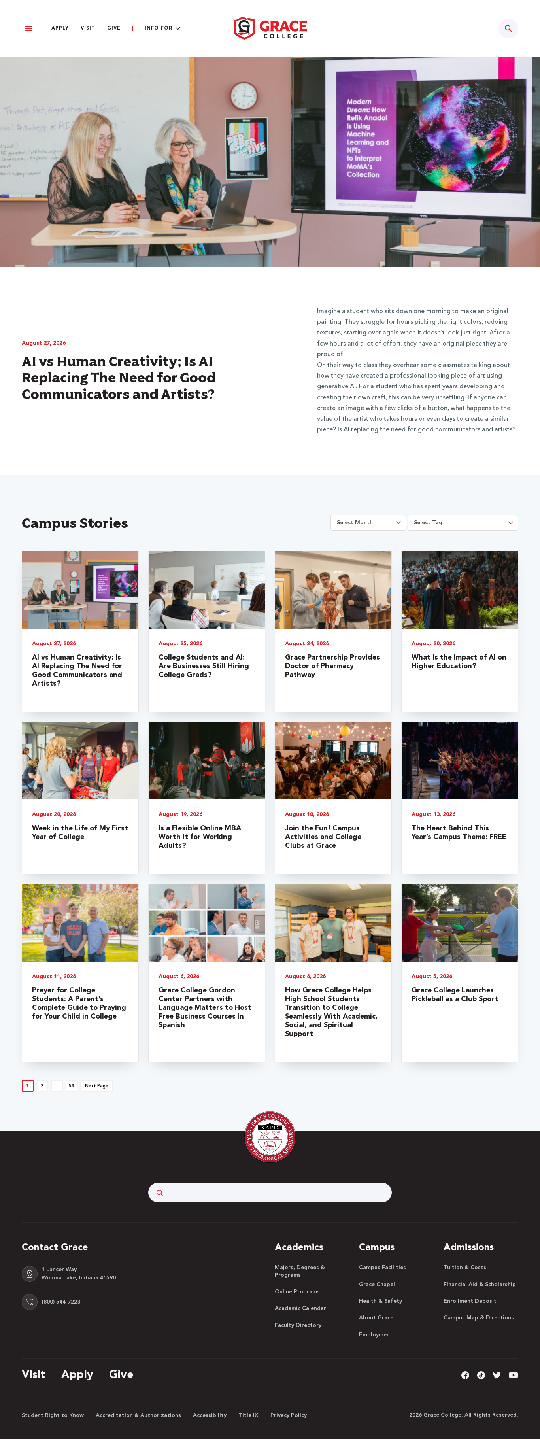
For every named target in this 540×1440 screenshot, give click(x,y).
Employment (376, 1335)
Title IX (248, 1415)
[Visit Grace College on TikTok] (481, 1375)
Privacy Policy (288, 1415)
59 (71, 1086)
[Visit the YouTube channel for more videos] (513, 1375)
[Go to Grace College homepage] (270, 1137)
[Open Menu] (29, 29)
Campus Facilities (382, 1267)
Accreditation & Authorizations (138, 1415)
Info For (158, 28)
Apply (60, 28)
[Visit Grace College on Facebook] (465, 1375)
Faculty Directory (298, 1325)
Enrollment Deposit (470, 1301)
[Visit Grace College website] (269, 28)
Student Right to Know (53, 1415)
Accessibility (210, 1415)
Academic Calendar (300, 1308)
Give (114, 28)
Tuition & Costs (465, 1267)
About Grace (376, 1318)
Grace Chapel (377, 1284)
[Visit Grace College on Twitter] (497, 1375)
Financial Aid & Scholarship (480, 1284)
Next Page (96, 1086)
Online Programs (297, 1291)
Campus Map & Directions (479, 1318)
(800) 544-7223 (61, 1302)
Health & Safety (380, 1301)
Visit (88, 28)
